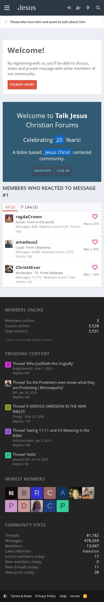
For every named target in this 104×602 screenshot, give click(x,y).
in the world (45, 222)
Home (75, 596)
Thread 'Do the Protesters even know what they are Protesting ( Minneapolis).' (54, 385)
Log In (63, 171)
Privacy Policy (45, 596)
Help (63, 596)
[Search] (98, 8)
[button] (5, 596)
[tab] (28, 207)
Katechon (91, 551)
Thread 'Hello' (24, 454)
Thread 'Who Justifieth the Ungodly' (43, 363)
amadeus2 (27, 242)
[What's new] (88, 8)
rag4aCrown (29, 217)
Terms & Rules (21, 596)
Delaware (56, 272)
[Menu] (7, 8)
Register (43, 171)
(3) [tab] (10, 206)
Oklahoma (42, 247)
